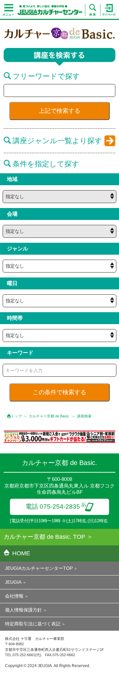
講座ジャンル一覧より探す (57, 141)
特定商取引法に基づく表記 (32, 623)
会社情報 (14, 596)
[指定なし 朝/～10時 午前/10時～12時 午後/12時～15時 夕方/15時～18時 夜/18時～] (59, 335)
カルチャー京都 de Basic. (49, 416)
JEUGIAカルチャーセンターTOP (39, 568)
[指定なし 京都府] (59, 196)
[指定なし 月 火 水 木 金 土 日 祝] (59, 300)
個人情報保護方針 (23, 610)
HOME (21, 553)
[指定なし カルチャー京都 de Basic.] (59, 231)
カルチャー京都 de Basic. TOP (44, 536)
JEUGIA (13, 582)
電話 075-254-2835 (52, 506)
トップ (16, 416)
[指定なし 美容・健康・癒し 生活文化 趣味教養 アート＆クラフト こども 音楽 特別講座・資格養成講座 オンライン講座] (59, 266)
